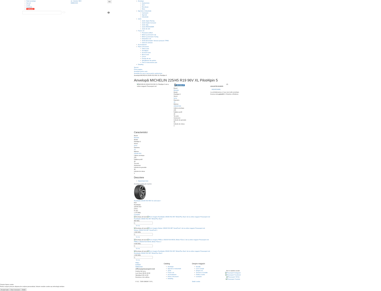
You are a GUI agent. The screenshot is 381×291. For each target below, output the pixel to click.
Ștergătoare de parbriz (149, 60)
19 (174, 102)
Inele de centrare (147, 42)
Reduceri (30, 9)
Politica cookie (200, 274)
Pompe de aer (146, 58)
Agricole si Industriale (144, 11)
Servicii (28, 3)
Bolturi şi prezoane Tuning (150, 36)
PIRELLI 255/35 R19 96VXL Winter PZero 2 (147, 241)
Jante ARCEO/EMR (148, 27)
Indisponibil (216, 89)
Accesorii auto (146, 52)
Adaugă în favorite (216, 86)
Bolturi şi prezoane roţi (149, 34)
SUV (143, 5)
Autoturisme (145, 3)
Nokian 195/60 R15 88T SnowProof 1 (145, 230)
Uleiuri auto (145, 48)
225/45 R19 (177, 106)
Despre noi (199, 270)
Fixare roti (141, 31)
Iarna (175, 98)
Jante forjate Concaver (149, 23)
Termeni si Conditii (201, 272)
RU (110, 1)
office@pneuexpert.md (145, 269)
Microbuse (145, 7)
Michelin (176, 90)
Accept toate (5, 290)
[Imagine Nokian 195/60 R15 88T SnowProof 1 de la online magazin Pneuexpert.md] (176, 228)
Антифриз (145, 50)
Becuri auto (145, 54)
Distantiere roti (146, 38)
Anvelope (141, 1)
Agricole (144, 15)
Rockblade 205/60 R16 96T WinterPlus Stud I (148, 253)
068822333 (74, 3)
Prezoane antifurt (147, 33)
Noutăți (198, 266)
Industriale (145, 17)
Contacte (29, 7)
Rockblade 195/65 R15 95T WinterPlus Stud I (148, 219)
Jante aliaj (145, 25)
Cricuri (144, 56)
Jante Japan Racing (148, 21)
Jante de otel (146, 29)
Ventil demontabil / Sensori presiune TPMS (155, 40)
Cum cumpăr (200, 268)
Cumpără (137, 214)
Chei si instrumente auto (149, 62)
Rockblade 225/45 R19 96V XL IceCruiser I (147, 200)
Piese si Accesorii (143, 46)
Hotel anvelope (31, 1)
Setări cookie (196, 281)
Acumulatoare (142, 44)
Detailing (140, 64)
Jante (139, 19)
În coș (138, 225)
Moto (143, 9)
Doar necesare (15, 290)
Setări (24, 290)
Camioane (145, 13)
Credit (28, 5)
